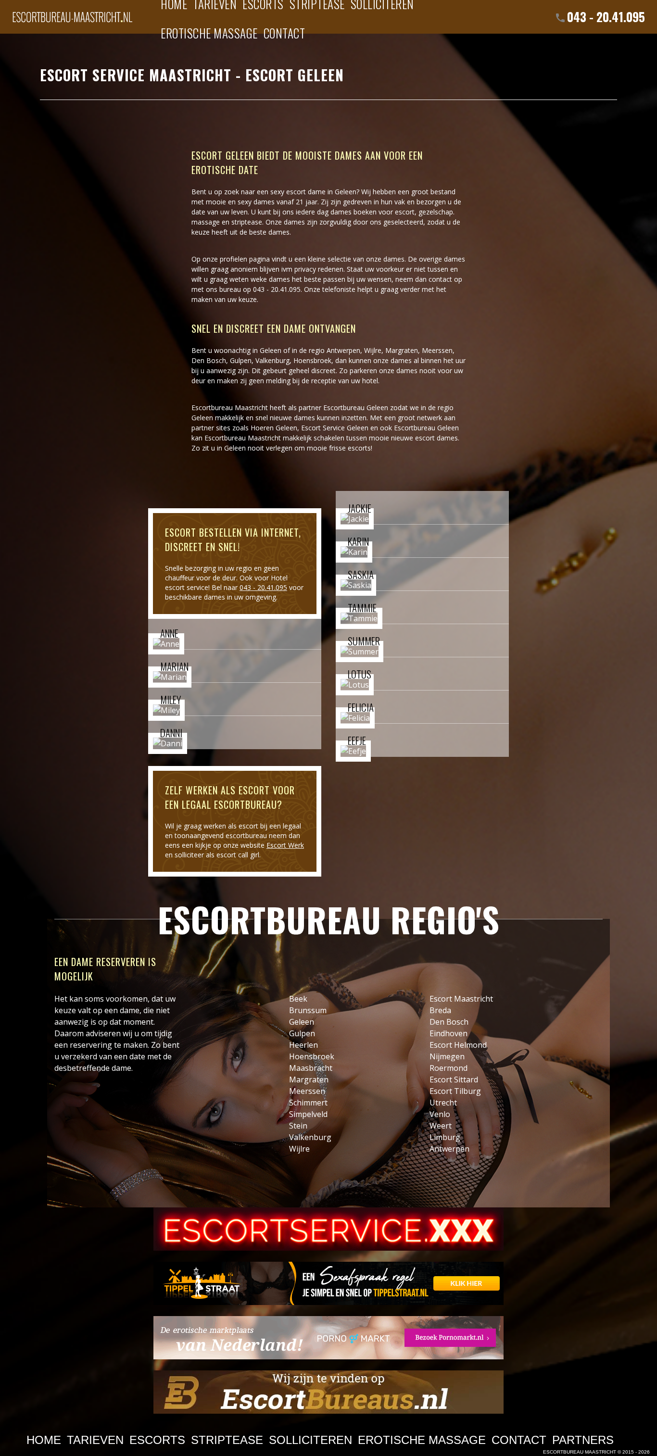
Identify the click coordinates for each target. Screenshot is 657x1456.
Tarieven (95, 1439)
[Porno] (328, 1337)
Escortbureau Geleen (355, 407)
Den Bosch (208, 360)
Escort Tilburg (455, 1091)
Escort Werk (285, 845)
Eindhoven (448, 1033)
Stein (298, 1125)
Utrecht (443, 1102)
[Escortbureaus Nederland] (328, 1392)
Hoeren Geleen (274, 427)
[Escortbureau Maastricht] (72, 12)
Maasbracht (310, 1068)
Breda (440, 1010)
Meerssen (437, 350)
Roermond (448, 1068)
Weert (441, 1125)
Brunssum (308, 1010)
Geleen (301, 1022)
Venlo (440, 1114)
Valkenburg (272, 360)
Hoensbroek (312, 360)
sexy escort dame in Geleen (313, 191)
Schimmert (308, 1102)
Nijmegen (447, 1056)
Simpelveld (308, 1114)
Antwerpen (343, 350)
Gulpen (241, 360)
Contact (284, 33)
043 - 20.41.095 (606, 16)
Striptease (227, 1439)
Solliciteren (310, 1439)
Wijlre (372, 350)
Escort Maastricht (461, 998)
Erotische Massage (209, 33)
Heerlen (303, 1045)
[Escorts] (328, 1283)
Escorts (157, 1439)
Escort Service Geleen (334, 427)
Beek (298, 998)
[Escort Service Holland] (328, 1229)
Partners (583, 1439)
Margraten (401, 350)
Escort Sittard (454, 1079)
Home (43, 1439)
